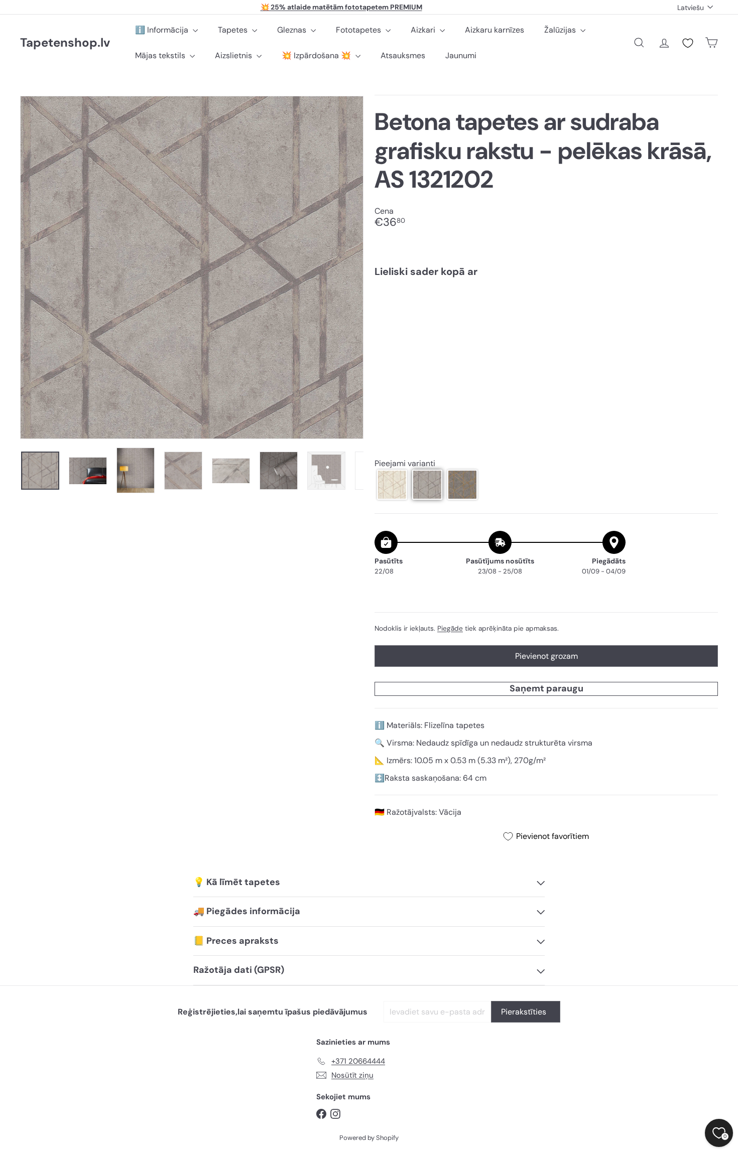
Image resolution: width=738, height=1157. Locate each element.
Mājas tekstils (161, 55)
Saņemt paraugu (546, 688)
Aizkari (424, 30)
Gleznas (292, 30)
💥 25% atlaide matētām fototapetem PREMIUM (341, 7)
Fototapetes (359, 30)
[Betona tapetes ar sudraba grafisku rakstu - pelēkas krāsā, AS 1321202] (546, 320)
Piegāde (450, 628)
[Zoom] (192, 267)
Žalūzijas (561, 30)
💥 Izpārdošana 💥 (317, 55)
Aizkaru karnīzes (494, 30)
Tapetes (234, 30)
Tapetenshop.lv (65, 43)
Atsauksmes (403, 55)
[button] (392, 485)
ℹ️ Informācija (162, 30)
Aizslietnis (234, 55)
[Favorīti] (688, 43)
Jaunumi (460, 55)
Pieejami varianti (405, 463)
